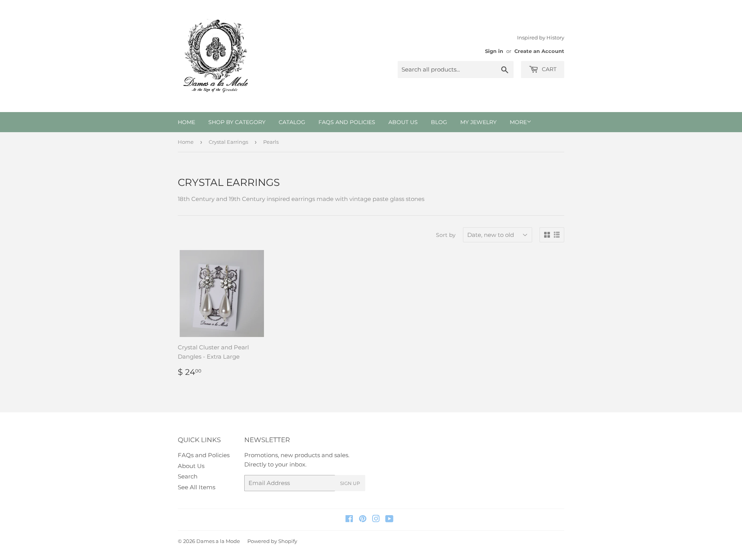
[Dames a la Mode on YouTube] (389, 519)
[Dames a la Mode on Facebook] (349, 519)
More (518, 122)
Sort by (446, 234)
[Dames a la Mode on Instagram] (376, 519)
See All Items (196, 487)
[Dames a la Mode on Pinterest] (363, 519)
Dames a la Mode (218, 541)
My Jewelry (478, 122)
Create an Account (539, 51)
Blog (439, 122)
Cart (548, 69)
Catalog (292, 122)
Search (187, 476)
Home (186, 122)
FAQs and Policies (346, 122)
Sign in (494, 51)
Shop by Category (236, 122)
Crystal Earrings (228, 142)
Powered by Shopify (272, 541)
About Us (403, 122)
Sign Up (350, 483)
